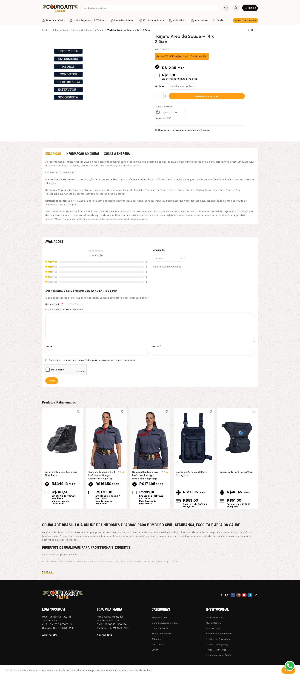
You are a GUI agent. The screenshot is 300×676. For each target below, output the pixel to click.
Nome (49, 346)
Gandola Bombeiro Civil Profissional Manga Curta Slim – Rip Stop (101, 475)
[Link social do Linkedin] (250, 595)
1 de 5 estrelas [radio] (68, 304)
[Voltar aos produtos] (252, 30)
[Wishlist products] (226, 8)
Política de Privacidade (218, 639)
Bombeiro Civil (159, 617)
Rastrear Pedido (214, 617)
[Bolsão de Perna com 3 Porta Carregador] (194, 438)
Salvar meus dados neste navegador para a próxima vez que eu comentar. (92, 360)
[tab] (53, 153)
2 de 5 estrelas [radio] (70, 304)
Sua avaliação (54, 304)
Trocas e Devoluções (217, 649)
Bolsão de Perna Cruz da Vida (236, 472)
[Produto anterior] (248, 30)
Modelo (159, 86)
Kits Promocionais (161, 633)
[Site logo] (60, 7)
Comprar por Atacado (245, 20)
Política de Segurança (217, 644)
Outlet (155, 649)
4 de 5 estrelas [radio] (75, 304)
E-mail (156, 346)
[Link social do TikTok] (255, 595)
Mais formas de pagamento (60, 502)
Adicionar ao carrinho (206, 96)
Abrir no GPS (49, 635)
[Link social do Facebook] (233, 595)
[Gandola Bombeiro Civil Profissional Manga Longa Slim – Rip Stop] (150, 438)
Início (45, 30)
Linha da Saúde (60, 30)
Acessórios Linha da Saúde (88, 30)
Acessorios (157, 644)
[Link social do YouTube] (244, 595)
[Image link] (62, 594)
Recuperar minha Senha (218, 655)
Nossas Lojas (213, 628)
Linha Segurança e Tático (165, 623)
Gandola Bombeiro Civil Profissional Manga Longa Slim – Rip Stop (145, 475)
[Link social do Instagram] (238, 595)
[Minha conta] (236, 8)
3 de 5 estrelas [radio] (73, 304)
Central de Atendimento (219, 633)
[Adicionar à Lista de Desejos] (79, 411)
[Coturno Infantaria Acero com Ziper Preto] (62, 438)
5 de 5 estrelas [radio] (78, 304)
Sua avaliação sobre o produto (64, 309)
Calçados (156, 639)
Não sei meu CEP (163, 118)
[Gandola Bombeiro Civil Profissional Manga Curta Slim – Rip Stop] (106, 438)
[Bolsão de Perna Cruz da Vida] (237, 438)
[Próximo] (256, 30)
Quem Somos (213, 623)
